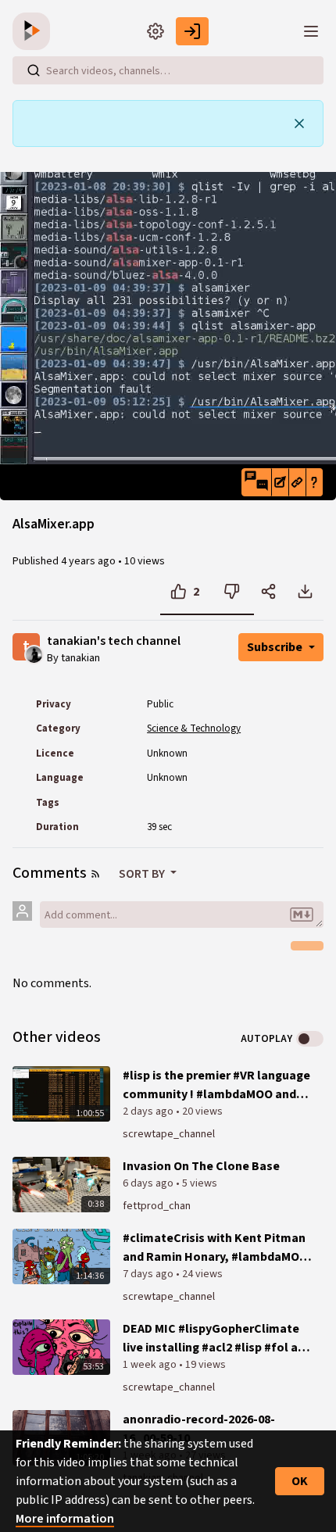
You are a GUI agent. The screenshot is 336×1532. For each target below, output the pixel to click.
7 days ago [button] (149, 1274)
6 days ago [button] (149, 1183)
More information (65, 1518)
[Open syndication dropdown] (95, 874)
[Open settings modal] (155, 31)
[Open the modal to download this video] (305, 591)
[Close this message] (299, 123)
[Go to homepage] (34, 31)
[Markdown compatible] (301, 914)
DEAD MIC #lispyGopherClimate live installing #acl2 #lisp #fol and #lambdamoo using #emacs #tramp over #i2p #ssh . (217, 1338)
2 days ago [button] (149, 1111)
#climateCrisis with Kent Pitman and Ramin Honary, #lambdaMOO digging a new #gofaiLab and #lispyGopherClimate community (217, 1248)
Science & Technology (194, 728)
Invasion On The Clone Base (201, 1166)
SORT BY (143, 873)
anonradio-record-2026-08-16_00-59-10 (199, 1429)
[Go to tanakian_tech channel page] (34, 653)
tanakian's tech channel (114, 641)
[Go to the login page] (192, 31)
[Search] (34, 70)
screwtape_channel (169, 1134)
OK (299, 1481)
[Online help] (314, 482)
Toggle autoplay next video (309, 1039)
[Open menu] (311, 31)
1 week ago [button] (151, 1365)
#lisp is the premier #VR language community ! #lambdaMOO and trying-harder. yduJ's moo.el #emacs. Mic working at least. (216, 1085)
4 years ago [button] (89, 561)
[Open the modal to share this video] (268, 591)
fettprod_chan (157, 1206)
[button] (256, 482)
